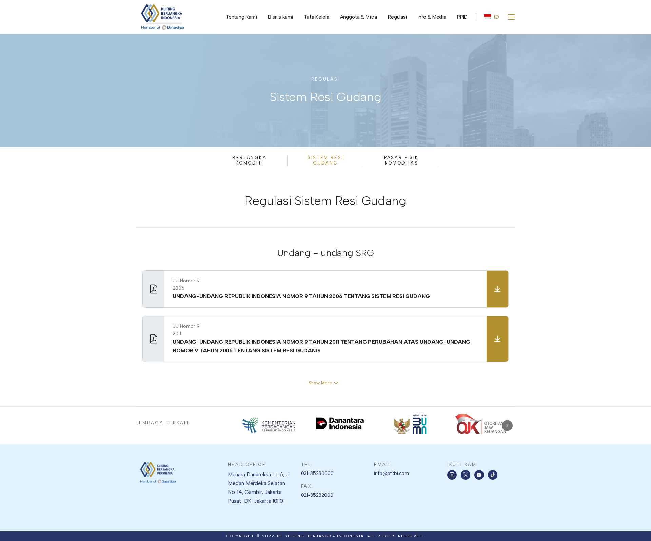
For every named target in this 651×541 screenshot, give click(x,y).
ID (496, 17)
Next (507, 425)
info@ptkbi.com (391, 473)
